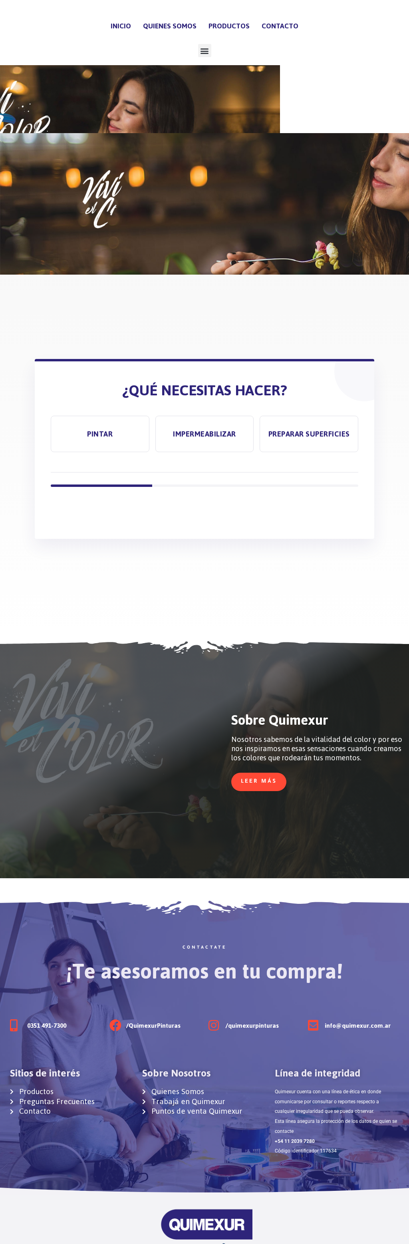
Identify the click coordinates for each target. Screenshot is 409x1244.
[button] (204, 50)
